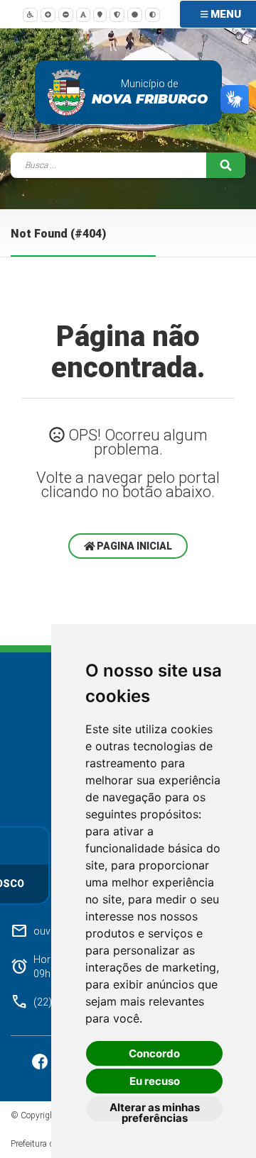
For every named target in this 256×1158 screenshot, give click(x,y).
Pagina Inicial (133, 546)
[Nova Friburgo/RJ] (67, 92)
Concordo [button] (154, 1053)
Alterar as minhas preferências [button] (155, 1111)
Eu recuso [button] (154, 1081)
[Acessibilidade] (30, 14)
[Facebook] (40, 1061)
